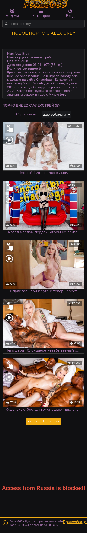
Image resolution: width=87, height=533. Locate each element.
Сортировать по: (28, 114)
